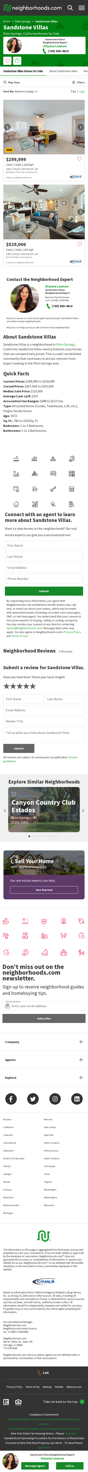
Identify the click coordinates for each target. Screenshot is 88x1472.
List (82, 91)
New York (48, 1134)
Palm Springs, (13, 33)
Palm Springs (23, 21)
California (30, 33)
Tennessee (49, 1166)
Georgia (7, 1174)
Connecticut (9, 1142)
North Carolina (51, 1142)
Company (12, 1042)
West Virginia (50, 1197)
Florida (7, 1166)
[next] (80, 127)
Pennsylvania (51, 1150)
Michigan (8, 1213)
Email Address (17, 567)
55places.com (74, 1387)
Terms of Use (20, 636)
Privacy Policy (72, 632)
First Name (15, 545)
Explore (10, 1078)
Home (6, 21)
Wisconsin (49, 1205)
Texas (47, 1174)
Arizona (7, 1119)
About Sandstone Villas (63, 71)
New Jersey (50, 1127)
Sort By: (8, 91)
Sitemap (47, 1387)
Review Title (14, 721)
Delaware (8, 1150)
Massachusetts (11, 1205)
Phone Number (18, 578)
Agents (10, 1060)
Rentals (59, 1387)
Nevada (48, 1119)
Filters (81, 82)
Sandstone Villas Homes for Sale (23, 71)
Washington (50, 1189)
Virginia (48, 1181)
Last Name (15, 556)
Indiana (7, 1189)
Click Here (71, 1433)
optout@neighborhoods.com (24, 628)
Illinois (6, 1181)
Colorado (8, 1134)
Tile (73, 91)
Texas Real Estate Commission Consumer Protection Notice (44, 1429)
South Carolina (52, 1158)
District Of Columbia (13, 1158)
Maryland (8, 1197)
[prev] (7, 127)
